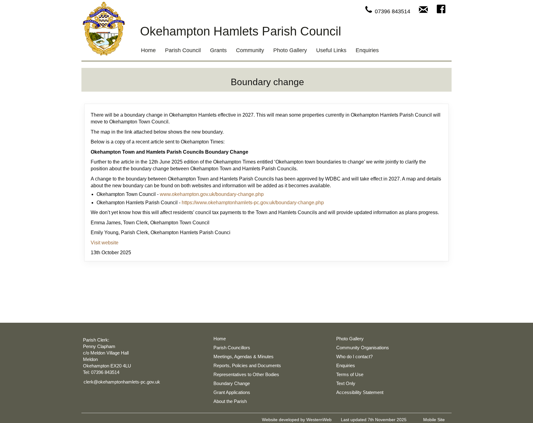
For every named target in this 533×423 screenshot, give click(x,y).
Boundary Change (231, 383)
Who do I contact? (354, 356)
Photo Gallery (290, 50)
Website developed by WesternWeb (297, 419)
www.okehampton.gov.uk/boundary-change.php (212, 194)
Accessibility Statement (359, 392)
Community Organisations (362, 347)
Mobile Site (434, 419)
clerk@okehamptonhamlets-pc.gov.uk (122, 381)
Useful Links (331, 50)
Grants (218, 50)
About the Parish (230, 401)
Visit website (104, 242)
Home (148, 50)
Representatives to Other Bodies (246, 374)
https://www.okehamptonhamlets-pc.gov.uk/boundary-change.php (253, 202)
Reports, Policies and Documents (247, 365)
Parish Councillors (231, 347)
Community (250, 50)
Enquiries (367, 50)
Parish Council (183, 50)
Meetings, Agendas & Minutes (243, 356)
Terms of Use (349, 374)
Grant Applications (231, 392)
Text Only (345, 383)
